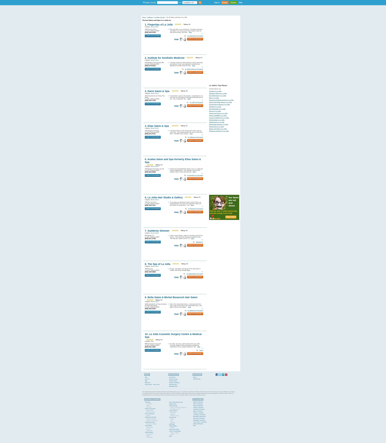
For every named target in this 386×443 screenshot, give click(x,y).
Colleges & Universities (152, 420)
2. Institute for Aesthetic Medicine (165, 57)
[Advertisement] (193, 10)
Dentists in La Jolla (215, 107)
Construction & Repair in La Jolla (219, 104)
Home (144, 17)
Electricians (173, 412)
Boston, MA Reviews (198, 405)
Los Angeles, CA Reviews (199, 414)
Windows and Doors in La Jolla (219, 131)
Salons (172, 419)
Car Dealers (149, 403)
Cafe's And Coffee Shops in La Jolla (220, 102)
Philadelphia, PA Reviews (199, 420)
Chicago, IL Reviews (198, 407)
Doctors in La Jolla (215, 111)
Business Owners (173, 379)
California (150, 17)
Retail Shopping (173, 426)
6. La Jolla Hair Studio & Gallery (164, 197)
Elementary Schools (151, 418)
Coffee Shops (149, 427)
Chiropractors (149, 434)
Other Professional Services (176, 402)
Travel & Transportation (175, 431)
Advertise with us (173, 384)
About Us (147, 379)
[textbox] (167, 2)
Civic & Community (149, 413)
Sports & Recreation (174, 429)
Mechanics (149, 407)
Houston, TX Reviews (198, 413)
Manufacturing (149, 410)
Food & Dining (148, 425)
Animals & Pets (172, 404)
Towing (148, 405)
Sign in (217, 2)
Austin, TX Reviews (198, 403)
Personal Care (172, 417)
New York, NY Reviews (199, 418)
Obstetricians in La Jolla (216, 122)
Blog (146, 380)
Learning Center (173, 380)
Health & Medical (149, 432)
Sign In (195, 377)
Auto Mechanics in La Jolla (217, 95)
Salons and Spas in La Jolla (218, 129)
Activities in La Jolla (215, 91)
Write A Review (196, 379)
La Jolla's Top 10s (159, 17)
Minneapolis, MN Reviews (199, 416)
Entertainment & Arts (150, 422)
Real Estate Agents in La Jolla (218, 124)
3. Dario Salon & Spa (157, 91)
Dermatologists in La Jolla (217, 109)
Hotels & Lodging (174, 432)
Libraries (148, 415)
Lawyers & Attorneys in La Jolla (219, 118)
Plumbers (172, 414)
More (190, 32)
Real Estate (172, 424)
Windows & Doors (174, 415)
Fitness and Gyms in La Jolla (218, 113)
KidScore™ (147, 382)
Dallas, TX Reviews (198, 411)
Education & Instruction (150, 417)
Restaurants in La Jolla (216, 126)
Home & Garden (173, 410)
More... (170, 436)
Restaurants (149, 430)
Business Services (150, 412)
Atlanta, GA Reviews (198, 402)
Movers (172, 434)
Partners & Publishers (174, 382)
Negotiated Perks (173, 386)
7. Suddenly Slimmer (157, 230)
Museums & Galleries (151, 423)
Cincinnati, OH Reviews (199, 409)
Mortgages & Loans (175, 409)
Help (240, 2)
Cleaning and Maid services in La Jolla (221, 100)
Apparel (172, 427)
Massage (172, 422)
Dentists (148, 435)
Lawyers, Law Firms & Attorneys (178, 407)
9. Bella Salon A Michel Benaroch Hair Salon (171, 297)
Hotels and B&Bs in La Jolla (218, 115)
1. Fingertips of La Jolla (159, 24)
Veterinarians (149, 437)
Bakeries (148, 429)
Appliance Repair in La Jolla (218, 93)
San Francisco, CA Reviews (200, 422)
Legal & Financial (173, 405)
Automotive (147, 402)
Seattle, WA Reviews (198, 423)
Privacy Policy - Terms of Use (152, 384)
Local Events (172, 377)
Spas (171, 420)
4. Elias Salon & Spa (157, 126)
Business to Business (150, 408)
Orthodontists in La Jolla (216, 120)
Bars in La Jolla (214, 98)
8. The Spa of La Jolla (157, 264)
